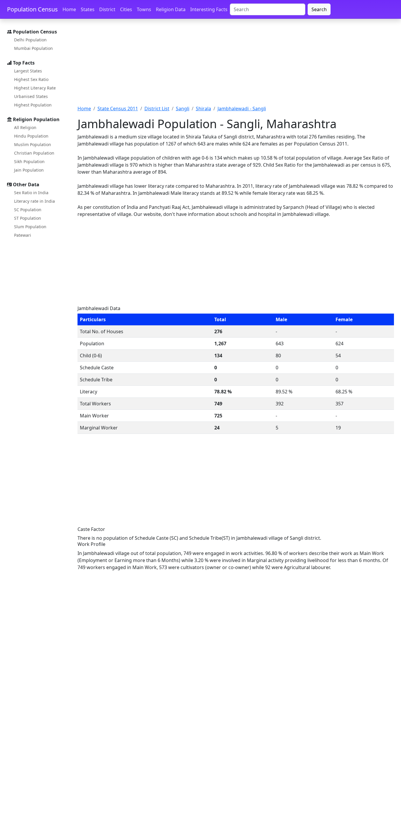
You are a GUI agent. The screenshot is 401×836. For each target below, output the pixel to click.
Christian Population (34, 153)
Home (69, 9)
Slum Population (30, 226)
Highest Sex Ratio (31, 79)
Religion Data (171, 9)
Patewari (22, 235)
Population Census (32, 9)
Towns (144, 9)
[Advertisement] (235, 65)
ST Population (27, 218)
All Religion (25, 127)
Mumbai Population (33, 48)
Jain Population (29, 170)
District (107, 9)
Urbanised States (31, 96)
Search (319, 9)
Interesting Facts (209, 9)
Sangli (182, 108)
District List (156, 108)
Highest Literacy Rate (35, 88)
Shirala (203, 108)
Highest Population (33, 105)
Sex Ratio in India (31, 192)
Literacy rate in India (34, 201)
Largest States (28, 71)
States (88, 9)
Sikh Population (29, 161)
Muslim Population (32, 144)
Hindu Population (31, 136)
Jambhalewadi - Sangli (242, 108)
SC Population (27, 209)
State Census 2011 (117, 108)
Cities (126, 9)
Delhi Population (30, 40)
